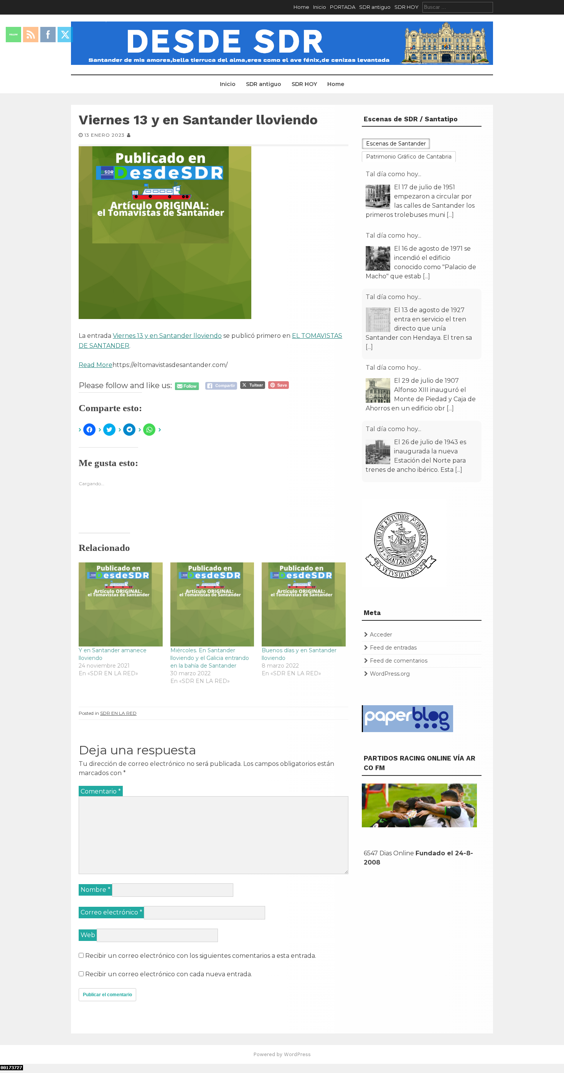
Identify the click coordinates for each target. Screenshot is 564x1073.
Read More (95, 365)
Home (301, 7)
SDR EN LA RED (118, 713)
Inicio (319, 7)
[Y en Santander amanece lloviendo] (121, 604)
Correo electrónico (111, 912)
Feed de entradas (393, 647)
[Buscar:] (457, 7)
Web (88, 935)
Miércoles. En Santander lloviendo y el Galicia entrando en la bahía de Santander (209, 658)
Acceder (381, 634)
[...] (450, 181)
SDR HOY (406, 7)
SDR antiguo (375, 7)
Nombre (95, 889)
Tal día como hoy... (393, 202)
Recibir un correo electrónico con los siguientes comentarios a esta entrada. (200, 955)
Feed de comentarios (398, 660)
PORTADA (342, 7)
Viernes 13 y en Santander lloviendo (167, 335)
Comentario (101, 791)
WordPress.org (390, 673)
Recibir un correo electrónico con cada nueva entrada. (168, 974)
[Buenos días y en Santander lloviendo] (304, 604)
